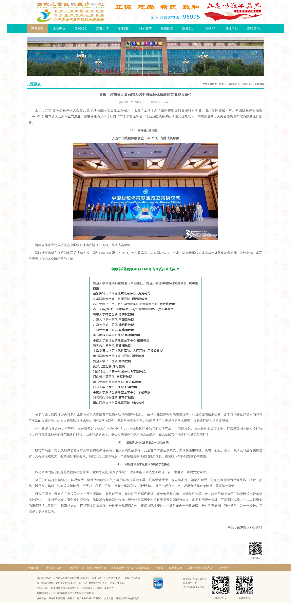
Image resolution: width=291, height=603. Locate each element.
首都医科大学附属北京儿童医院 (130, 567)
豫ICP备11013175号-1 (89, 598)
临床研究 (231, 28)
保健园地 (167, 28)
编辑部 (210, 28)
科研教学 (145, 28)
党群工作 (102, 28)
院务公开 (188, 28)
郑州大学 (225, 567)
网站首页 (37, 28)
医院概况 (59, 28)
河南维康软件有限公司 (127, 598)
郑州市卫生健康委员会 (201, 567)
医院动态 (80, 28)
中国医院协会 (54, 567)
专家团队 (124, 28)
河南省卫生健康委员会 (168, 567)
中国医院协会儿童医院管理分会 (87, 567)
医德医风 (253, 28)
